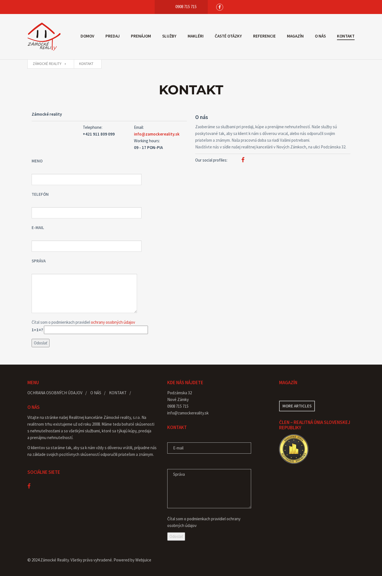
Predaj (112, 36)
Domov (87, 36)
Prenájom (141, 36)
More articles (297, 406)
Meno (37, 161)
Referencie (264, 36)
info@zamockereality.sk (157, 134)
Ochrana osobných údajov (54, 392)
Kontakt (346, 36)
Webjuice (143, 560)
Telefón (40, 194)
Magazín (295, 36)
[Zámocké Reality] (44, 36)
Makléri (196, 36)
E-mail (38, 227)
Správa (39, 260)
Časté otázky (228, 36)
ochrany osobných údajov (113, 322)
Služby (169, 36)
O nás (320, 36)
